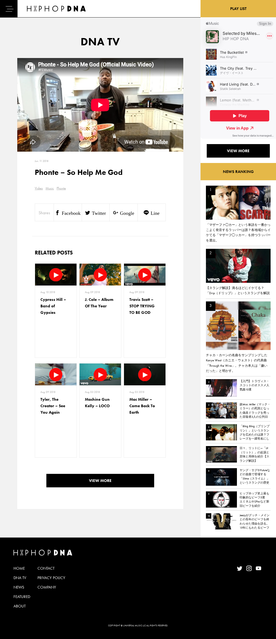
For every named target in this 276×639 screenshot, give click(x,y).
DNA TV (19, 577)
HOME (19, 568)
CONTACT (45, 568)
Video (39, 188)
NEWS (18, 587)
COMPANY (46, 587)
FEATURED (21, 596)
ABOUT (19, 606)
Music (50, 188)
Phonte (61, 188)
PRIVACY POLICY (51, 577)
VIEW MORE (100, 480)
